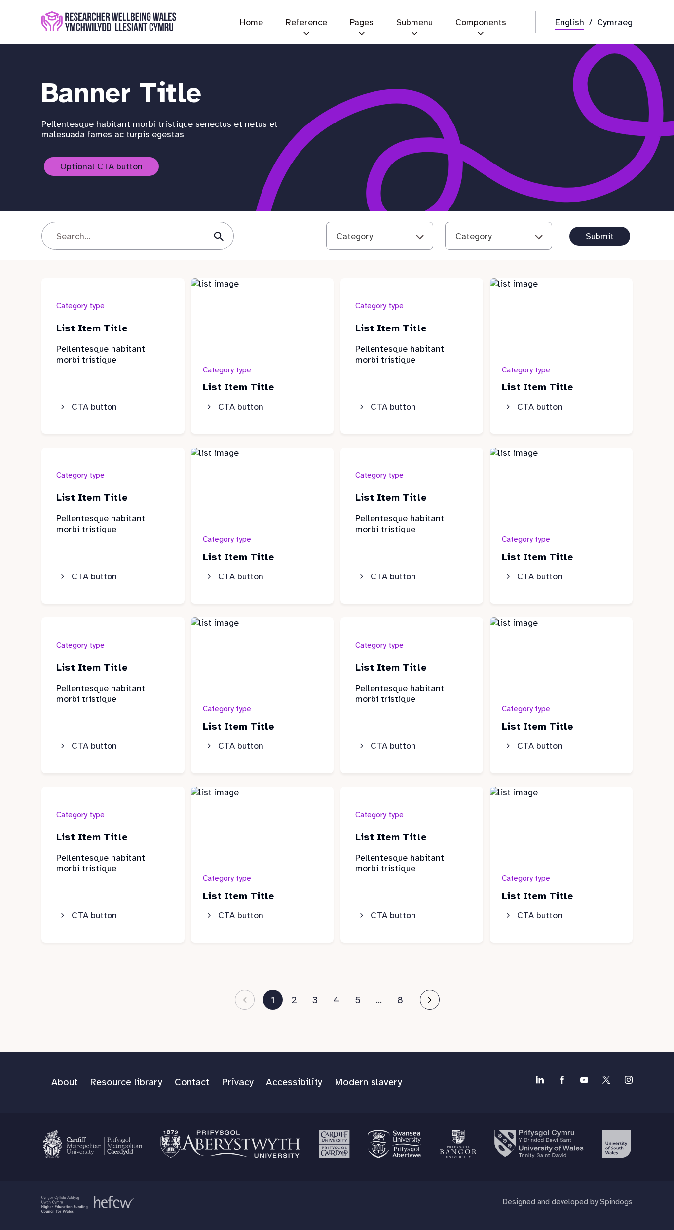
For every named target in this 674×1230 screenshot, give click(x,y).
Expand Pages (361, 36)
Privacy (238, 1082)
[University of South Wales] (616, 1144)
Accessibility (294, 1082)
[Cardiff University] (334, 1144)
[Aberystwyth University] (230, 1144)
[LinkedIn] (540, 1080)
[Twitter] (606, 1080)
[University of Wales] (539, 1144)
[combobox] (379, 236)
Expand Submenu (414, 36)
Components (480, 22)
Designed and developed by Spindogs (567, 1202)
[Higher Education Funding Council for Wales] (87, 1204)
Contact (192, 1082)
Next (430, 1000)
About (64, 1082)
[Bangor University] (458, 1144)
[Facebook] (562, 1080)
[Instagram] (629, 1080)
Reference (306, 22)
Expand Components (481, 36)
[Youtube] (584, 1080)
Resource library (126, 1082)
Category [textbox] (355, 236)
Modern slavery (368, 1082)
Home (251, 22)
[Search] (219, 236)
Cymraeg (615, 22)
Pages (362, 22)
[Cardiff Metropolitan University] (92, 1144)
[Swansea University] (394, 1144)
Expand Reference (306, 36)
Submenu (414, 22)
